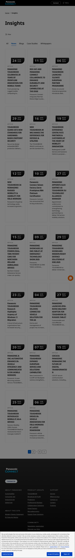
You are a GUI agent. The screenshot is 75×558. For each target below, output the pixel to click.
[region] (37, 544)
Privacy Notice (65, 547)
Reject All (67, 554)
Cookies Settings (7, 554)
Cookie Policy (53, 547)
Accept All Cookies (53, 554)
